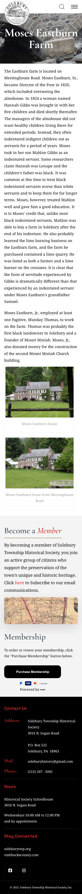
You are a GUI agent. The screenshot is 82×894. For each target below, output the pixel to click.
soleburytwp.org (17, 849)
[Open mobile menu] (74, 6)
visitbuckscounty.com (21, 855)
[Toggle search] (62, 7)
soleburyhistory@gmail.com (50, 761)
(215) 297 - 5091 (40, 771)
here (19, 582)
